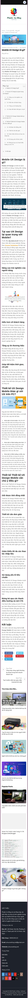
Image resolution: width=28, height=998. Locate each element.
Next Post (12, 680)
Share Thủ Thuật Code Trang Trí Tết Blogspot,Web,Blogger (13, 832)
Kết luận (8, 151)
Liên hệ (4, 960)
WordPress (9, 994)
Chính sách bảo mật (18, 994)
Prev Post (15, 671)
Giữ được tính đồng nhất (15, 127)
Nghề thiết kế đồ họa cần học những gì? (14, 756)
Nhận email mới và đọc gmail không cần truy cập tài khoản (13, 861)
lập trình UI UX (13, 241)
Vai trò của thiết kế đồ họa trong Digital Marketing (12, 779)
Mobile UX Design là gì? (12, 88)
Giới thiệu (4, 954)
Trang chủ (5, 963)
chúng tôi (8, 78)
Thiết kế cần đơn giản (14, 130)
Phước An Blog (16, 991)
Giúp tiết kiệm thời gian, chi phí (17, 109)
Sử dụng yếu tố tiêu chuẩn (15, 139)
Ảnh (3, 957)
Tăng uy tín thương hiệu (15, 106)
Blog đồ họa (5, 53)
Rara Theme (18, 993)
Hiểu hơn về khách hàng (15, 102)
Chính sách (5, 966)
